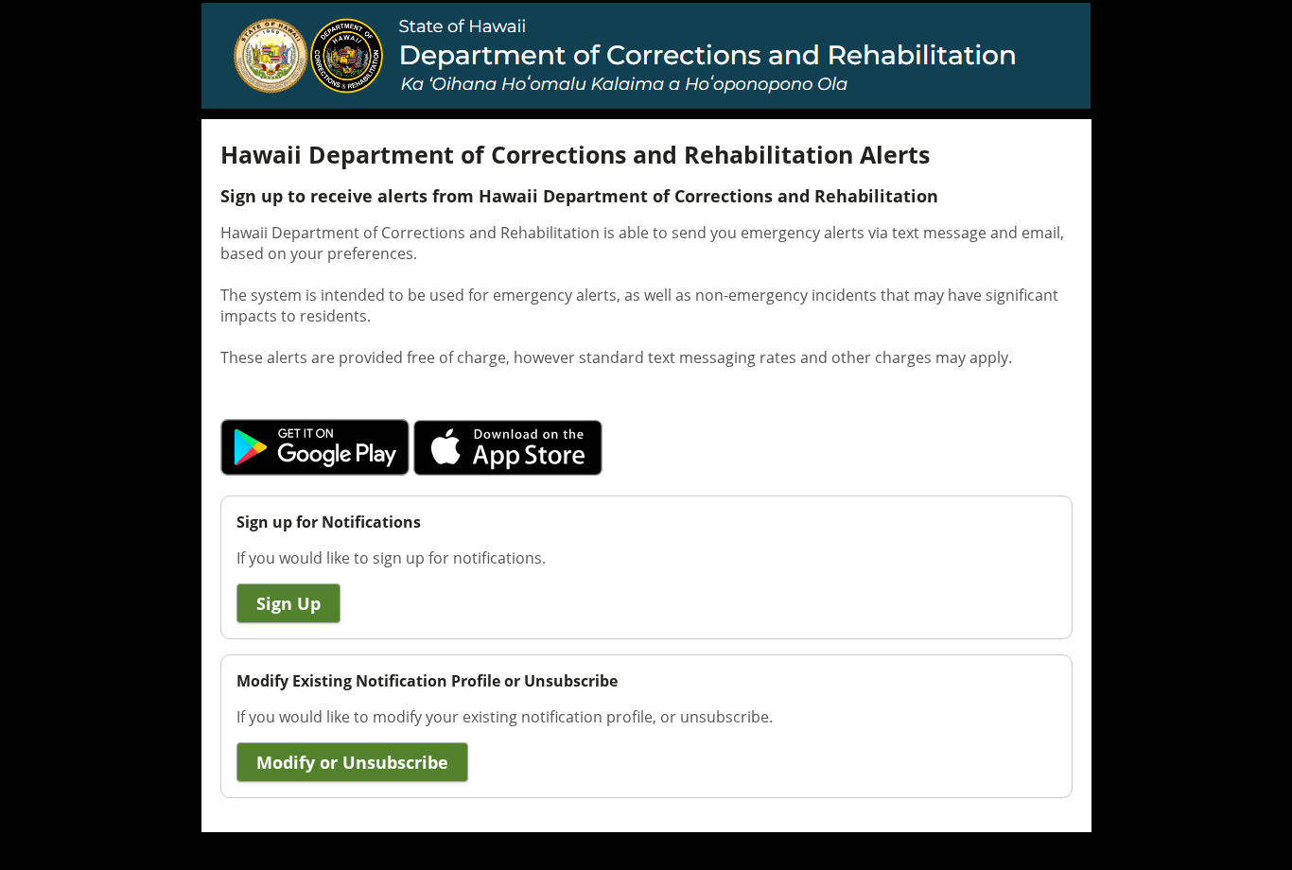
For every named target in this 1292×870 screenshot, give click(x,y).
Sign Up (288, 603)
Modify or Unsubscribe (352, 762)
